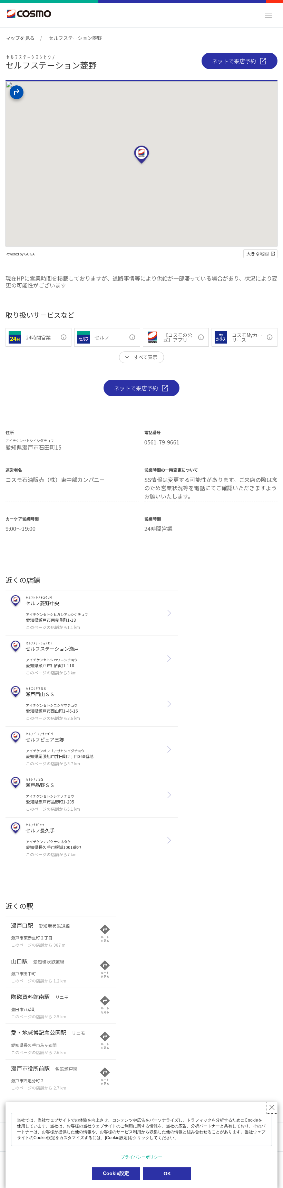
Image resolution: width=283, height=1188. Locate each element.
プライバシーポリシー (141, 1157)
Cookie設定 (116, 1173)
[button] (268, 15)
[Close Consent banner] (271, 1107)
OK (167, 1173)
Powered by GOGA (20, 253)
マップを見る (20, 37)
